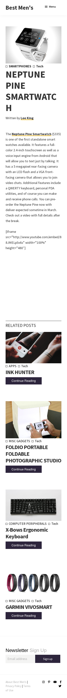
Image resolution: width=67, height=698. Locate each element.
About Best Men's (16, 682)
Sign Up (26, 650)
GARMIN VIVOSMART (29, 606)
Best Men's (19, 7)
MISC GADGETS (19, 441)
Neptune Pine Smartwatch (31, 134)
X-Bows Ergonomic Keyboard (27, 533)
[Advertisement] (33, 280)
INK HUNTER (20, 372)
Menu (52, 6)
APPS (12, 366)
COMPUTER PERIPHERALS (28, 523)
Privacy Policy (13, 686)
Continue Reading (24, 381)
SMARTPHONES (20, 66)
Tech (39, 66)
